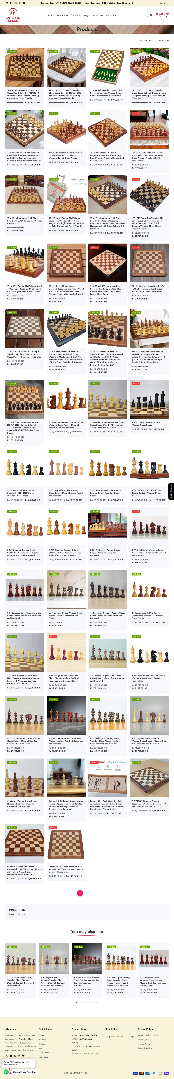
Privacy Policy (144, 1044)
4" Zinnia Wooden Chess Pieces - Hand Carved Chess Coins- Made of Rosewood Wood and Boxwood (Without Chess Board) (23, 679)
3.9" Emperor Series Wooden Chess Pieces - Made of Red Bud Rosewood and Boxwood (24, 616)
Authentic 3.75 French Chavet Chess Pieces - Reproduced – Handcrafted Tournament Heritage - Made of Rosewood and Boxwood (66, 805)
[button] (77, 1002)
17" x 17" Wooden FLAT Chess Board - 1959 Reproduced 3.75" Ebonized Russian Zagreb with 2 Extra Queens (24, 289)
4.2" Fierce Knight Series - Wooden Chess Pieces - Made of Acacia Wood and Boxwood (107, 678)
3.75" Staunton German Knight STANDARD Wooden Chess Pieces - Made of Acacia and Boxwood (65, 553)
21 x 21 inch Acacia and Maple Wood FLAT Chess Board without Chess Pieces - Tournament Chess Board (149, 289)
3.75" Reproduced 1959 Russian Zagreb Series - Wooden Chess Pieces (105, 493)
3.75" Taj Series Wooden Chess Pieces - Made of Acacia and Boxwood (105, 553)
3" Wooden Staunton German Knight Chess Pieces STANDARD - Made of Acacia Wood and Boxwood (107, 425)
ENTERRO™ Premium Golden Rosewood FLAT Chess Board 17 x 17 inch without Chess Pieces (149, 804)
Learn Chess (97, 15)
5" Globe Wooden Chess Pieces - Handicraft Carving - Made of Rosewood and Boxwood (22, 804)
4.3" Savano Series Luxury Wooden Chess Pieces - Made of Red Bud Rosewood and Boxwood (24, 741)
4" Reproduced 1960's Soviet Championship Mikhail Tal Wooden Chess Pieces (148, 616)
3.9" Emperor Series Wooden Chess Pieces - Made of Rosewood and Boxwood (66, 616)
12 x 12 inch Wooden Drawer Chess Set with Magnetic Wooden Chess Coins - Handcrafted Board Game (106, 93)
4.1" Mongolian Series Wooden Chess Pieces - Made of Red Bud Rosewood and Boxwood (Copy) (64, 678)
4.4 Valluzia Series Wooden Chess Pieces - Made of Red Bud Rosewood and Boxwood (66, 741)
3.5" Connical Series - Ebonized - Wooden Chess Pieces (147, 423)
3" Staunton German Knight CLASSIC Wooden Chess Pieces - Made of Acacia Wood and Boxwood (66, 425)
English (163, 3)
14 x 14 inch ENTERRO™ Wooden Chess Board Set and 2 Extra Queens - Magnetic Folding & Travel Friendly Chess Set (149, 94)
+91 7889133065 (88, 1035)
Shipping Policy (144, 1039)
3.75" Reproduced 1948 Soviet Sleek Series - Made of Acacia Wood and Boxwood (66, 493)
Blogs (86, 15)
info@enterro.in (85, 1039)
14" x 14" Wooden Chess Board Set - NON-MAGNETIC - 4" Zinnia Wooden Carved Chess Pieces (66, 155)
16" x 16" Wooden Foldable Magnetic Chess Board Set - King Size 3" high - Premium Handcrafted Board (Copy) (107, 156)
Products (61, 15)
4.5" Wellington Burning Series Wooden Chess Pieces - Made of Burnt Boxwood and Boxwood (105, 741)
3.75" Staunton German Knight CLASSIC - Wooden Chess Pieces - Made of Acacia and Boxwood (23, 553)
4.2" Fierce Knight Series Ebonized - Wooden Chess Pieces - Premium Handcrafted (149, 678)
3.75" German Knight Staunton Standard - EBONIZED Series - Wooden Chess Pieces (21, 493)
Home (51, 15)
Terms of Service (145, 1048)
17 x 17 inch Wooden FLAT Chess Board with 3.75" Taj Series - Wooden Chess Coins (24, 221)
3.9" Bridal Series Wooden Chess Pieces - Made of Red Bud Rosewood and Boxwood (149, 553)
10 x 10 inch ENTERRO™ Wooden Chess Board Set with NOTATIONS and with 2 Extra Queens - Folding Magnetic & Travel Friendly (23, 94)
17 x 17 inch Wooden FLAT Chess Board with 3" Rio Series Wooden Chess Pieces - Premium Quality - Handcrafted (147, 156)
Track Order (111, 15)
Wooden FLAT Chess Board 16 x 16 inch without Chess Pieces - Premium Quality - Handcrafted (66, 869)
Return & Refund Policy (148, 1035)
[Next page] (94, 893)
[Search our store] (147, 15)
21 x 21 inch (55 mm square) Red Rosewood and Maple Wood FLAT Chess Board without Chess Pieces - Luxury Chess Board (106, 290)
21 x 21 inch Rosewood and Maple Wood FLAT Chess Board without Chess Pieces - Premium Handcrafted (24, 354)
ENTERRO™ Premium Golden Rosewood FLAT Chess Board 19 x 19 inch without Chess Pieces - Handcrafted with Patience (24, 870)
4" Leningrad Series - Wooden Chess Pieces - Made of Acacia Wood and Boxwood (107, 616)
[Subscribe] (132, 1036)
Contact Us (76, 15)
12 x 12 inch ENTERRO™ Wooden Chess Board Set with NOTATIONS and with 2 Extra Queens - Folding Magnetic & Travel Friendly (65, 94)
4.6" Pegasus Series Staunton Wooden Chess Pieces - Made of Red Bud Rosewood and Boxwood (149, 741)
